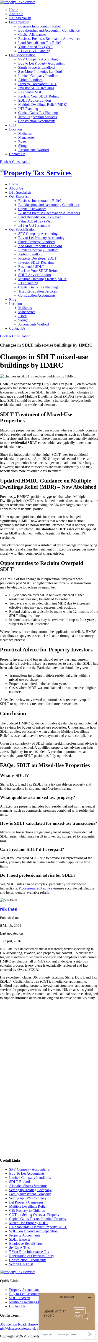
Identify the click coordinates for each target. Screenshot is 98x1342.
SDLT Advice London (34, 100)
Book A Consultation (15, 162)
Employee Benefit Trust (26, 1243)
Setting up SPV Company (27, 1198)
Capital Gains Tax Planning (38, 113)
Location (15, 129)
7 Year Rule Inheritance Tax (29, 1252)
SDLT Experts (19, 1239)
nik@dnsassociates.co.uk (18, 1328)
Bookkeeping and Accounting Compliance (49, 30)
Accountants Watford (33, 150)
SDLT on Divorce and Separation (33, 1231)
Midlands (25, 133)
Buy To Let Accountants (26, 1173)
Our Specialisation (22, 55)
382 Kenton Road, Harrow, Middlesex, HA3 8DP (36, 1324)
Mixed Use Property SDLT (28, 1223)
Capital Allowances (32, 34)
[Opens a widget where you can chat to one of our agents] (66, 1315)
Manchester (26, 137)
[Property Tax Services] (17, 2)
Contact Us (17, 154)
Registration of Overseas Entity (31, 1256)
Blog (12, 125)
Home (13, 10)
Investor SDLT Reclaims (36, 88)
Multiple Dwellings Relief (27, 1206)
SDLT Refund (19, 1182)
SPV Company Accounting (38, 59)
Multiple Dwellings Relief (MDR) (42, 104)
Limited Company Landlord (38, 76)
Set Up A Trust (20, 1248)
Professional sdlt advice (35, 888)
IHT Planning (28, 109)
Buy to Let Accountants (26, 1294)
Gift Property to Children (27, 1210)
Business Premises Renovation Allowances (49, 39)
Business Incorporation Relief (39, 26)
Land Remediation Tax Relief (39, 43)
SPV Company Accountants (29, 1169)
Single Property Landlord (36, 67)
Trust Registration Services (37, 117)
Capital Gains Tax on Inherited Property (38, 1219)
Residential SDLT (31, 92)
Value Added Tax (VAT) (35, 47)
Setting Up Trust (21, 1264)
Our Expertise (19, 22)
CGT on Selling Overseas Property (34, 1215)
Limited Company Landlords (30, 1177)
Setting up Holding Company (30, 1190)
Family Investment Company (30, 1194)
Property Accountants (24, 1235)
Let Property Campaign (26, 1202)
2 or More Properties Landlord (40, 71)
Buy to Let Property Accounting (41, 63)
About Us (16, 14)
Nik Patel (8, 909)
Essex (22, 142)
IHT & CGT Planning (34, 51)
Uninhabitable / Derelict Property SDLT (38, 1227)
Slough (23, 146)
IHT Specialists (20, 18)
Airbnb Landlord (30, 80)
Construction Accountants (36, 121)
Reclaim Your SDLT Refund (38, 96)
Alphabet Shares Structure (28, 1186)
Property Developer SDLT (37, 84)
